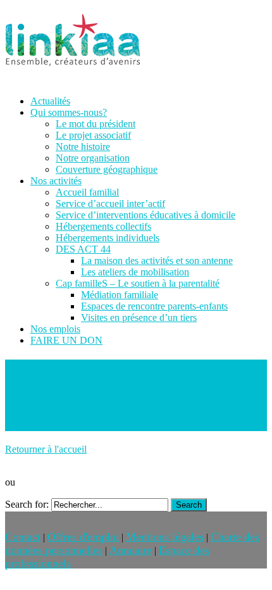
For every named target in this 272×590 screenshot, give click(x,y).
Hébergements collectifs (103, 226)
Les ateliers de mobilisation (135, 272)
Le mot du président (95, 123)
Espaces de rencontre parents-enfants (154, 306)
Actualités (50, 101)
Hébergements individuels (107, 237)
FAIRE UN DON (66, 340)
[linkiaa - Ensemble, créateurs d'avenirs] (72, 69)
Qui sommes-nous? (68, 112)
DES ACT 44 (83, 249)
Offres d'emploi (83, 536)
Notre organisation (93, 158)
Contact (22, 536)
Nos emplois (55, 328)
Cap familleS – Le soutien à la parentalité (137, 283)
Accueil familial (87, 192)
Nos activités (56, 180)
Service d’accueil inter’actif (110, 203)
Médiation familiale (119, 294)
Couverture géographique (107, 169)
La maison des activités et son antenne (157, 260)
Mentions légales (165, 536)
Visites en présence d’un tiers (139, 317)
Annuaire (130, 550)
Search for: (27, 504)
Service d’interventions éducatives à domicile (145, 215)
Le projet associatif (93, 135)
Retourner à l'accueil (46, 449)
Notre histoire (83, 146)
